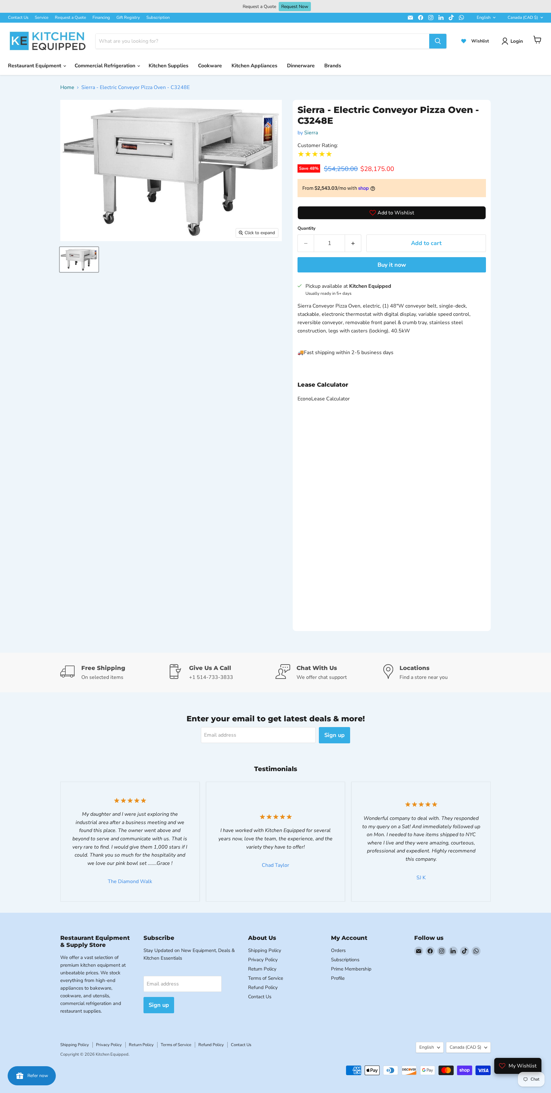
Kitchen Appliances (254, 65)
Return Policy (262, 969)
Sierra (311, 132)
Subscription (158, 17)
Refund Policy (263, 987)
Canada (523, 17)
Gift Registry (128, 17)
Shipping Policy (264, 950)
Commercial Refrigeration (105, 65)
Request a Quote (70, 17)
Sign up (334, 735)
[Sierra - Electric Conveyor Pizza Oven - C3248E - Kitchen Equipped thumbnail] (79, 259)
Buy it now (392, 265)
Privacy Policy (263, 959)
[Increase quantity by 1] (353, 243)
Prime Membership (351, 969)
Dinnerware (301, 65)
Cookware (210, 65)
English (483, 17)
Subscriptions (345, 959)
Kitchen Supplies (168, 65)
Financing (101, 17)
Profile (338, 978)
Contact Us (18, 17)
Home (67, 87)
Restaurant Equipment (35, 65)
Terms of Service (265, 978)
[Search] (437, 41)
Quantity (306, 228)
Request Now (294, 7)
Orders (338, 950)
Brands (332, 65)
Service (41, 17)
